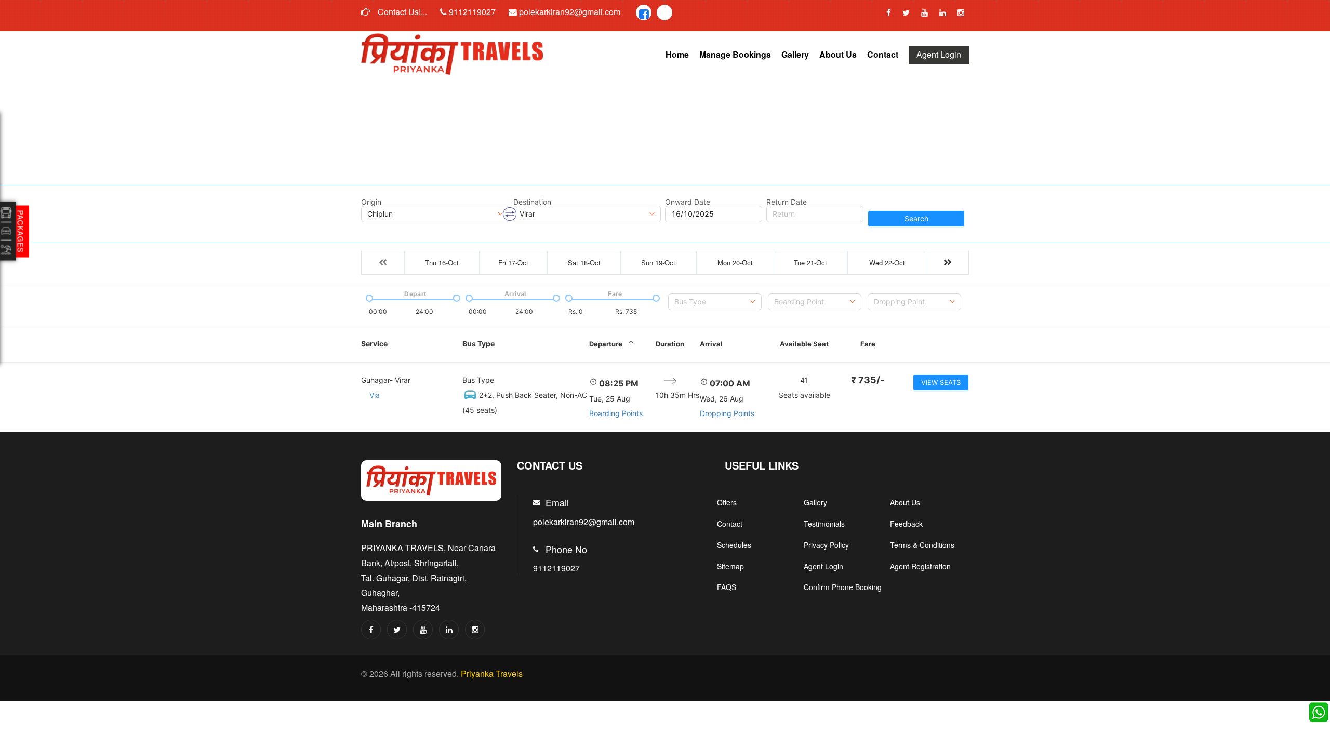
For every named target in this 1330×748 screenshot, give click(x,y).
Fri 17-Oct (513, 263)
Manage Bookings (735, 54)
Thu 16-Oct (442, 263)
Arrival (711, 344)
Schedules (734, 545)
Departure (605, 344)
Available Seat (804, 344)
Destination (532, 202)
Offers (727, 502)
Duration (670, 344)
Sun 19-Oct (658, 263)
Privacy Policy (826, 545)
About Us (838, 54)
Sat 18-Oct (584, 263)
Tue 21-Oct (810, 263)
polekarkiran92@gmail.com (568, 12)
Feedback (906, 523)
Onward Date (687, 202)
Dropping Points (727, 413)
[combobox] (714, 302)
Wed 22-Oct (887, 263)
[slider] (368, 297)
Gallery (795, 54)
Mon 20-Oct (735, 263)
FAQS (726, 587)
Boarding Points (616, 413)
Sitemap (730, 566)
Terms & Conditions (922, 545)
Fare (867, 344)
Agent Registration (920, 566)
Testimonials (824, 523)
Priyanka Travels (492, 673)
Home (677, 54)
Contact (882, 54)
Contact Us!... (401, 12)
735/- (867, 380)
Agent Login (938, 54)
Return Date (786, 202)
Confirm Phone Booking (843, 587)
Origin (371, 202)
